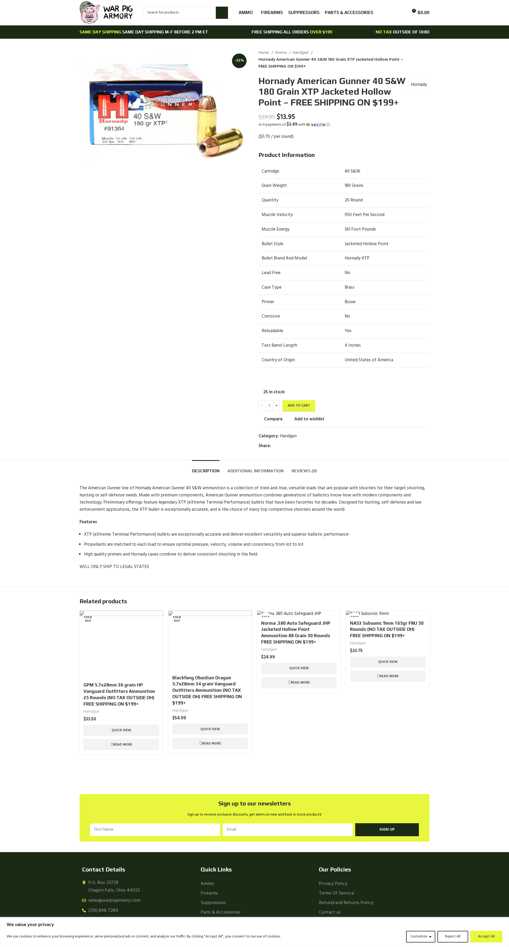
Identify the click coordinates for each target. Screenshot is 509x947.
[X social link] (281, 446)
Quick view (121, 730)
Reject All (452, 936)
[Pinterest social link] (287, 446)
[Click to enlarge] (90, 153)
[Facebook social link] (275, 446)
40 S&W (352, 171)
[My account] (392, 12)
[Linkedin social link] (294, 446)
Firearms (209, 893)
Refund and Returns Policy (346, 903)
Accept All (486, 936)
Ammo (281, 53)
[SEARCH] (222, 13)
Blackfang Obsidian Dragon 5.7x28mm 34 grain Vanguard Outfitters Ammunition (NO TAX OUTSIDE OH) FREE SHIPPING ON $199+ (207, 690)
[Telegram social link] (300, 446)
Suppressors (213, 903)
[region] (254, 932)
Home (264, 53)
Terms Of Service (336, 893)
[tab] (206, 468)
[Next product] (426, 60)
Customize (418, 936)
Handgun (301, 53)
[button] (343, 125)
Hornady (419, 84)
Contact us (330, 912)
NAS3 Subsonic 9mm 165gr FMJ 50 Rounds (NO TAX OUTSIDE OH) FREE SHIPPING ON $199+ (387, 629)
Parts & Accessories (220, 912)
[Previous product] (416, 60)
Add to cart (299, 405)
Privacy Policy (333, 884)
